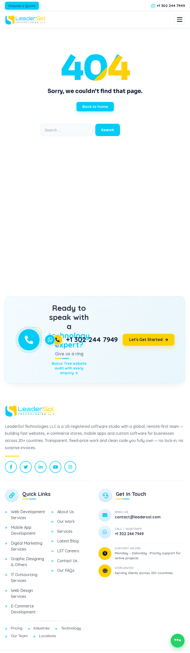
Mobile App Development (23, 530)
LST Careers (68, 550)
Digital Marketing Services (26, 546)
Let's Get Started (146, 339)
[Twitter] (26, 467)
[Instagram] (70, 467)
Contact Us (67, 560)
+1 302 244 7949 (92, 339)
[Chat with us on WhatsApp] (178, 641)
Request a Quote (21, 6)
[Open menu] (179, 19)
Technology (71, 628)
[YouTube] (55, 467)
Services (64, 531)
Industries (42, 628)
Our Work (66, 521)
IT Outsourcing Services (24, 577)
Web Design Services (22, 593)
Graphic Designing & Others (27, 561)
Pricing (16, 628)
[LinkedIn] (41, 467)
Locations (47, 635)
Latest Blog (68, 540)
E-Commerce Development (23, 609)
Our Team (19, 635)
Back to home (95, 106)
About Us (65, 511)
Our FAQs (65, 570)
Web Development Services (28, 514)
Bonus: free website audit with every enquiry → (69, 368)
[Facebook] (11, 467)
